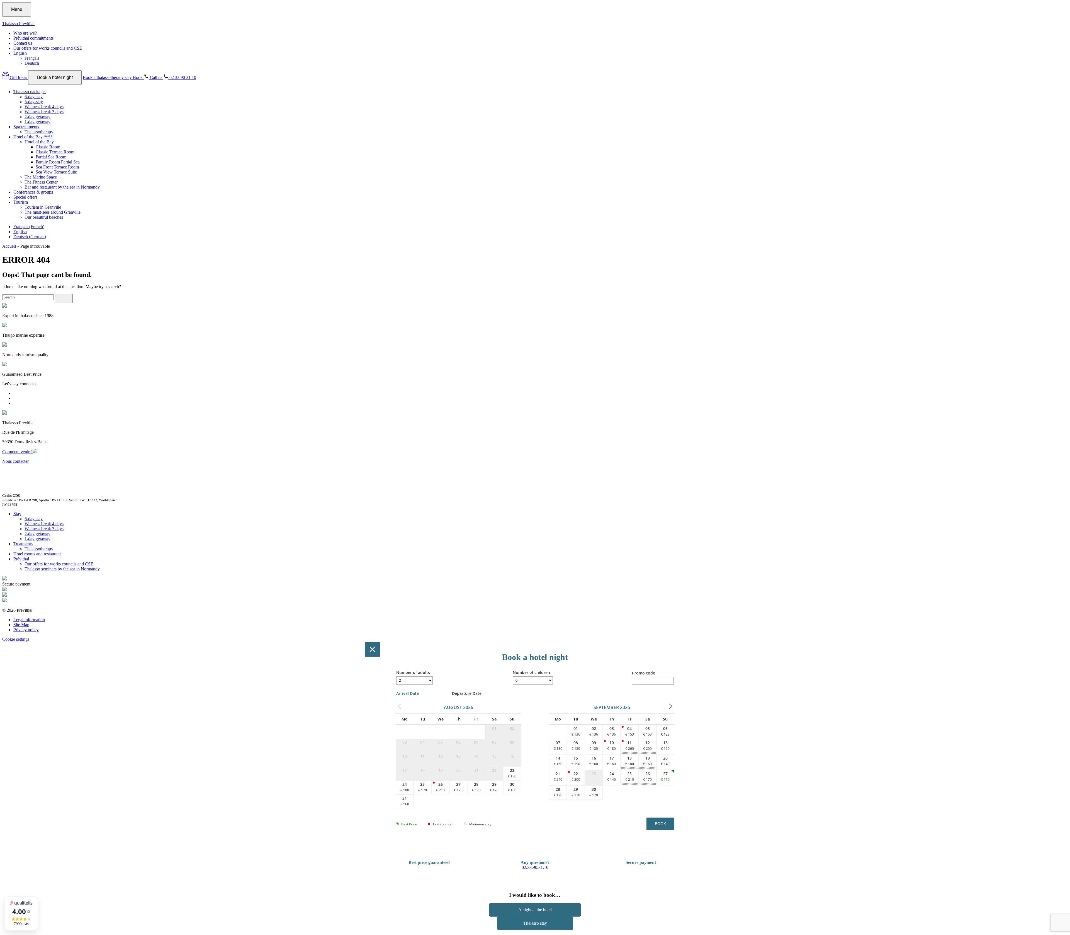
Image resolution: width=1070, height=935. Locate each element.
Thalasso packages (29, 91)
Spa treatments (26, 126)
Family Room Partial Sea (58, 162)
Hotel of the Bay (39, 141)
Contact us (22, 43)
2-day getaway (37, 116)
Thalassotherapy (39, 131)
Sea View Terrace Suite (56, 172)
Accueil (9, 246)
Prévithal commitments (33, 38)
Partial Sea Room (51, 157)
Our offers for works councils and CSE (47, 48)
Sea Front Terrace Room (57, 167)
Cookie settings (15, 639)
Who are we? (25, 33)
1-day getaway (37, 121)
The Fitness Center (41, 182)
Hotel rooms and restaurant (37, 553)
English (20, 53)
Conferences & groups (33, 192)
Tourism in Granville (43, 207)
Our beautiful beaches (44, 217)
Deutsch (32, 63)
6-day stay (34, 96)
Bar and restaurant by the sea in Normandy (62, 187)
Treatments (23, 543)
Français (32, 58)
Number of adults (413, 672)
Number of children (531, 672)
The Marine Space (41, 177)
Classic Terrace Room (55, 152)
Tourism (20, 202)
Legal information (29, 619)
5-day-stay (34, 101)
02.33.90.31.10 (535, 867)
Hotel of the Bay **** (33, 136)
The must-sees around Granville (53, 212)
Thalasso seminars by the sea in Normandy (62, 569)
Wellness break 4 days (44, 106)
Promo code (643, 673)
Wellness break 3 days (44, 111)
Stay (17, 513)
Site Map (21, 624)
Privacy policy (26, 629)
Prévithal (21, 558)
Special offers (25, 197)
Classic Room (48, 146)
